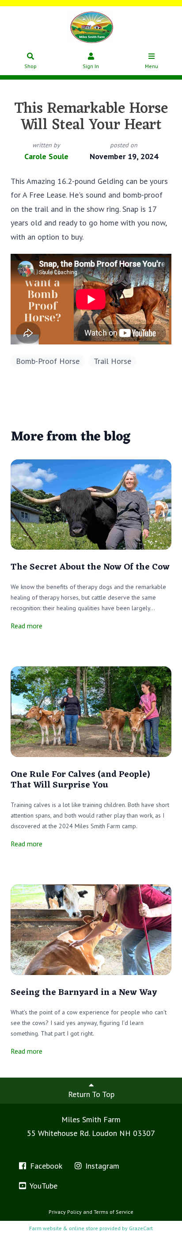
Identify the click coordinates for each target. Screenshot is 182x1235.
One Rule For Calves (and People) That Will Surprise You (80, 780)
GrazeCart (141, 1228)
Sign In (91, 66)
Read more (26, 625)
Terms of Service (113, 1211)
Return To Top (91, 1094)
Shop (30, 66)
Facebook (45, 1166)
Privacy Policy (65, 1211)
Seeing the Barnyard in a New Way (84, 993)
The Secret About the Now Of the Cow (90, 567)
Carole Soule (46, 156)
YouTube (42, 1186)
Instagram (101, 1166)
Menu (151, 66)
